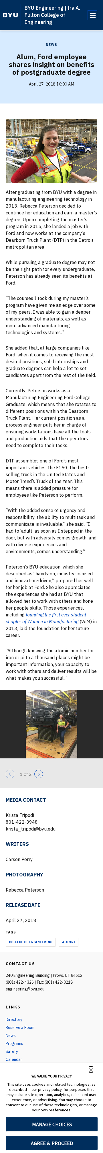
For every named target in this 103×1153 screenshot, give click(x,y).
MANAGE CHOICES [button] (52, 1124)
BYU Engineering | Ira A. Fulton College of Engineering (52, 15)
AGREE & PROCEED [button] (52, 1143)
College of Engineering (30, 942)
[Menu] (92, 15)
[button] (91, 1069)
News (51, 44)
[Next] (38, 774)
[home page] (10, 15)
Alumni (68, 942)
